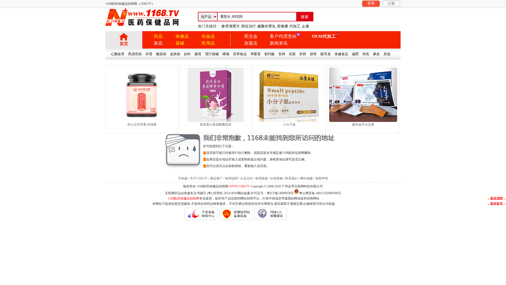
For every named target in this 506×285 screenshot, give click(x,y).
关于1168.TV (199, 178)
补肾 (148, 54)
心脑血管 (117, 54)
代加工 (294, 26)
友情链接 (261, 178)
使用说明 (231, 178)
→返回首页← (496, 204)
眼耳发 (325, 54)
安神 (281, 54)
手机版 (183, 178)
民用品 (208, 43)
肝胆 (302, 54)
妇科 (187, 54)
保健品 (182, 36)
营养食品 (240, 54)
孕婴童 (255, 54)
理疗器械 (212, 54)
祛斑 (292, 54)
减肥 (355, 54)
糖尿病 (161, 54)
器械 (180, 43)
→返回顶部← (496, 198)
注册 (391, 4)
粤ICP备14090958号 (280, 193)
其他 (386, 54)
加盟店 (251, 43)
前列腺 (269, 54)
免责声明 (321, 178)
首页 (124, 43)
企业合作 (246, 178)
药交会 (251, 36)
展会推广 (216, 178)
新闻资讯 (279, 43)
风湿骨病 (135, 54)
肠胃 (197, 54)
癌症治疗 (248, 26)
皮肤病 (175, 54)
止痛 (305, 26)
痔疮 (365, 54)
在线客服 (276, 178)
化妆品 (208, 36)
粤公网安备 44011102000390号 (320, 192)
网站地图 (306, 178)
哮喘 (225, 54)
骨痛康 (282, 26)
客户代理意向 (283, 36)
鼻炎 (376, 54)
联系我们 (291, 178)
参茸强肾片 (230, 26)
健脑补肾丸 (266, 26)
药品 (158, 36)
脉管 (313, 54)
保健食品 (341, 54)
